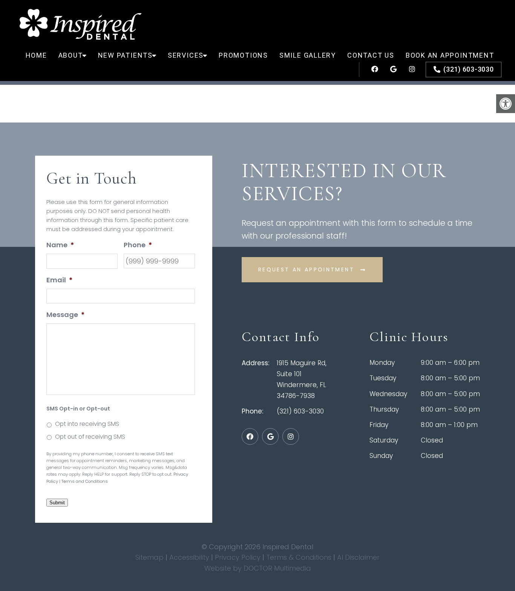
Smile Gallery (307, 55)
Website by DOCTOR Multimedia (257, 568)
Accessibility (189, 557)
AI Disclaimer (358, 557)
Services (186, 55)
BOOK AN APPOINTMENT (450, 55)
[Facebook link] (371, 69)
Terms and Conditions (84, 481)
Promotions (243, 55)
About (70, 55)
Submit (57, 502)
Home (36, 55)
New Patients (125, 55)
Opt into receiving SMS (87, 424)
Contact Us (370, 55)
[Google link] (390, 69)
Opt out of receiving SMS (90, 436)
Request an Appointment (306, 269)
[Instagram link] (409, 69)
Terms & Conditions (299, 557)
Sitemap (149, 557)
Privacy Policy (238, 557)
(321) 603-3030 (468, 69)
